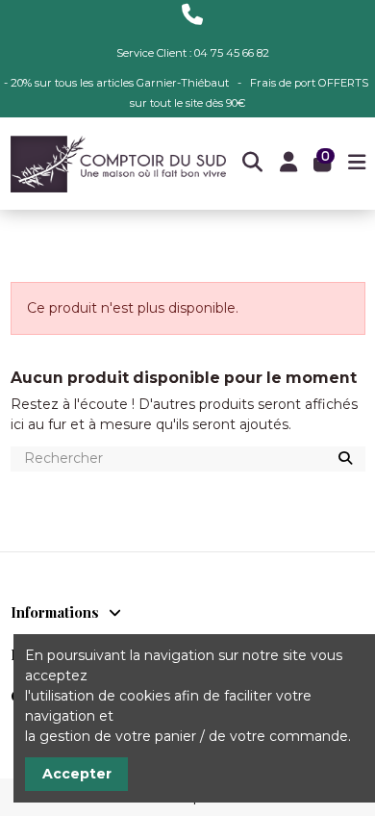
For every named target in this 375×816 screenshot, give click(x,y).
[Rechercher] (345, 459)
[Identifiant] (288, 164)
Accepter (77, 773)
